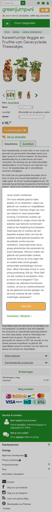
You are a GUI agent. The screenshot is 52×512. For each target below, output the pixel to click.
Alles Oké (26, 306)
